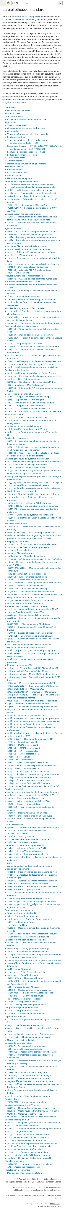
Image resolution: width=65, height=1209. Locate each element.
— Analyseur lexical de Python (27, 1072)
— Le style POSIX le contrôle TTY (28, 1137)
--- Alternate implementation (29, 270)
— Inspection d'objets (22, 1001)
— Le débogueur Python (21, 922)
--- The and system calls (29, 1146)
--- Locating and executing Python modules (31, 1034)
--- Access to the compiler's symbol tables (32, 1052)
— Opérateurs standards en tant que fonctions (34, 323)
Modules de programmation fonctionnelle (24, 308)
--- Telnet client (20, 759)
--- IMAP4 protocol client (23, 748)
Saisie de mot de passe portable (22, 491)
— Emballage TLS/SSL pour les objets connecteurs (34, 582)
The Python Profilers (17, 925)
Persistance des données (17, 370)
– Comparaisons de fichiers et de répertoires (33, 346)
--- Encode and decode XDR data (27, 429)
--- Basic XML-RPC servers (28, 783)
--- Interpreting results (24, 343)
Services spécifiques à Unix (18, 1119)
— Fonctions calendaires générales (29, 234)
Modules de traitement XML (20, 665)
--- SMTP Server (18, 757)
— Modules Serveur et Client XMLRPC (29, 777)
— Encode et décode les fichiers (30, 633)
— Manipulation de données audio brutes (32, 792)
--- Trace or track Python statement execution (32, 934)
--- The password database (22, 1125)
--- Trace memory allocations (28, 937)
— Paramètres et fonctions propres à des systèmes (34, 960)
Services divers (12, 1099)
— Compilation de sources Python (30, 1081)
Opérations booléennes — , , (26, 128)
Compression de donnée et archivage (23, 394)
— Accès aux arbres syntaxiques (27, 1046)
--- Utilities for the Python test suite (31, 901)
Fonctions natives (13, 113)
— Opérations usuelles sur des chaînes (30, 184)
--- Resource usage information (27, 1152)
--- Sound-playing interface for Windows (31, 1116)
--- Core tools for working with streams (27, 464)
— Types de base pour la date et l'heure (31, 231)
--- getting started (24, 889)
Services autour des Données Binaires (23, 214)
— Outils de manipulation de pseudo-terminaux (32, 1143)
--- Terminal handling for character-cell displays (33, 494)
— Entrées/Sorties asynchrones (27, 577)
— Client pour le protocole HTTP (30, 739)
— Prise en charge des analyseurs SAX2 (31, 683)
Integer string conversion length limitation (27, 163)
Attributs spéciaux (15, 160)
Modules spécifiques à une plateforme (25, 1173)
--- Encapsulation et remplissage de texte (32, 193)
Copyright (23, 1179)
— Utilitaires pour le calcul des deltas (29, 190)
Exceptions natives (14, 166)
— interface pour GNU (27, 205)
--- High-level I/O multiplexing (27, 588)
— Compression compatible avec (28, 396)
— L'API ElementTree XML (33, 668)
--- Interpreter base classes (23, 1010)
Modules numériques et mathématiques (24, 276)
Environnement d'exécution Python (21, 957)
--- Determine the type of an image (28, 813)
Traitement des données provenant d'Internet (26, 606)
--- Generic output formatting (26, 1102)
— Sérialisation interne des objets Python (31, 382)
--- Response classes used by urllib (33, 721)
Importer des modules (15, 1016)
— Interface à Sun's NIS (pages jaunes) (28, 1155)
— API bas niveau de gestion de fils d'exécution (34, 559)
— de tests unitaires (27, 883)
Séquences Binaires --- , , (34, 146)
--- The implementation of (29, 1037)
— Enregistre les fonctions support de (34, 376)
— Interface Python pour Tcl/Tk (26, 848)
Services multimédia (14, 789)
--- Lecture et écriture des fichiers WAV (28, 801)
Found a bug (55, 1204)
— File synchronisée (20, 553)
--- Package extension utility (25, 1025)
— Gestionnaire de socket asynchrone (30, 591)
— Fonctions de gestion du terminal (26, 1140)
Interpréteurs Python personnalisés (21, 1007)
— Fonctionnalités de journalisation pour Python (34, 482)
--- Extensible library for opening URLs (34, 718)
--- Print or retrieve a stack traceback (30, 993)
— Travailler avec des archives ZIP (28, 408)
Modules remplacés (14, 1161)
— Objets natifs (19, 969)
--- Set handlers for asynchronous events (31, 600)
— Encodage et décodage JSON (25, 612)
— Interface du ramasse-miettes (24, 999)
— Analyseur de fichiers (34, 733)
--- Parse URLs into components (30, 724)
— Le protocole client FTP (23, 742)
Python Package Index (15, 102)
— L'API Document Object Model (27, 671)
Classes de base (15, 169)
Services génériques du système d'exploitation (27, 459)
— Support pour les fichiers (25, 399)
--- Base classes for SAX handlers (32, 686)
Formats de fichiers (14, 414)
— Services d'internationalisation (27, 830)
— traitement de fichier (24, 426)
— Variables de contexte (26, 556)
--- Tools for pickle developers (28, 1096)
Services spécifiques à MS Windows (22, 1105)
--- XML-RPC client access (28, 780)
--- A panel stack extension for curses (32, 506)
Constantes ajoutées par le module (26, 119)
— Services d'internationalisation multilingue (33, 827)
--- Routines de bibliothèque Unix (30, 1158)
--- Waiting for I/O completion (25, 585)
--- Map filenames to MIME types (28, 624)
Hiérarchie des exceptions (19, 178)
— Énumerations (18, 273)
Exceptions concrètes (17, 172)
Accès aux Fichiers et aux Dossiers (21, 326)
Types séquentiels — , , (27, 140)
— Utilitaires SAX (25, 689)
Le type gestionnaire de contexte (23, 155)
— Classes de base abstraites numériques (32, 279)
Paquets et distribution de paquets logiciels (25, 940)
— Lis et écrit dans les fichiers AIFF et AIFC (30, 795)
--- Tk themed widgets (24, 851)
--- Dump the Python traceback (29, 919)
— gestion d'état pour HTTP (28, 771)
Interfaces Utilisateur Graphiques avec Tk (24, 845)
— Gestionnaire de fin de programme (29, 990)
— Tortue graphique (20, 836)
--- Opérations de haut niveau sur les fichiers (32, 367)
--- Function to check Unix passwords (28, 1134)
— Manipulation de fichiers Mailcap (28, 615)
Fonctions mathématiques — (23, 281)
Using (21, 1040)
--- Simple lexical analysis (22, 842)
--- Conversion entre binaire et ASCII (30, 636)
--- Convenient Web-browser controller (32, 701)
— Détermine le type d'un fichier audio (29, 816)
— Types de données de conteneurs (31, 237)
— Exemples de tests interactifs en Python (32, 880)
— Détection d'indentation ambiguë (29, 1075)
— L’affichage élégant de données (27, 267)
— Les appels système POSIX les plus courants (33, 1122)
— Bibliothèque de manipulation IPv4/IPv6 (33, 786)
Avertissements (14, 175)
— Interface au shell (24, 1149)
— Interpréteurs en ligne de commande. (28, 839)
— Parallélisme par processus (31, 532)
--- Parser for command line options (29, 1164)
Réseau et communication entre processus (25, 574)
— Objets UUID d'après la (27, 762)
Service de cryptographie (17, 438)
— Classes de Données (25, 978)
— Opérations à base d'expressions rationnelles (31, 187)
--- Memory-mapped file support (25, 603)
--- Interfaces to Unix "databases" (25, 385)
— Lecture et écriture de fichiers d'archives (34, 411)
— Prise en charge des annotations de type (32, 872)
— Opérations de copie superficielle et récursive (33, 264)
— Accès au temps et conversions (26, 467)
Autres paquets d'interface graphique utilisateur (29, 866)
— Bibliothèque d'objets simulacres (32, 886)
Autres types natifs (16, 157)
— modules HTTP (18, 736)
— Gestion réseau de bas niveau (27, 579)
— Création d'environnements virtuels (28, 951)
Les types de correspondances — (26, 152)
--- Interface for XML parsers (31, 692)
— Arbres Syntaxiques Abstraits (24, 1049)
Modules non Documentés (17, 1170)
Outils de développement (17, 869)
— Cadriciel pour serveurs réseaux (31, 765)
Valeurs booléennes (16, 125)
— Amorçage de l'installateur (29, 948)
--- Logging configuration (28, 485)
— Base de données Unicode (28, 196)
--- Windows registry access (24, 1114)
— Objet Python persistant (24, 379)
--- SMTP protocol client (23, 754)
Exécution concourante (16, 523)
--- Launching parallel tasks (31, 544)
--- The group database (20, 1131)
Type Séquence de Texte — (22, 143)
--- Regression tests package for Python (29, 898)
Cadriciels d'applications (16, 833)
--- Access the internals (23, 1167)
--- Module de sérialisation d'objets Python (31, 373)
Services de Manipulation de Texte (21, 181)
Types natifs (10, 122)
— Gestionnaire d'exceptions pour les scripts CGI (34, 706)
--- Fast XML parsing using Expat (33, 695)
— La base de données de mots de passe (34, 1128)
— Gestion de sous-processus (28, 547)
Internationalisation (14, 824)
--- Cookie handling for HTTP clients (33, 774)
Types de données (14, 228)
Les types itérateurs (16, 137)
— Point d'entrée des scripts (26, 972)
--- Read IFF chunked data (23, 804)
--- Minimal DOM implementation (32, 674)
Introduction (10, 107)
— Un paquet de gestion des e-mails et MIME (32, 609)
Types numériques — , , (28, 134)
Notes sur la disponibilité (19, 110)
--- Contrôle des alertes (23, 975)
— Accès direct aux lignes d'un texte (30, 364)
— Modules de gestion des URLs (27, 715)
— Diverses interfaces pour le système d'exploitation (34, 461)
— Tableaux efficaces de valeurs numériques (32, 252)
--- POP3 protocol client (22, 745)
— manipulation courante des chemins (30, 335)
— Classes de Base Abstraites (24, 987)
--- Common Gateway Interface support (28, 703)
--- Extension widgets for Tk (27, 854)
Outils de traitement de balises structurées (25, 647)
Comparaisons (14, 131)
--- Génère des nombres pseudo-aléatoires (32, 299)
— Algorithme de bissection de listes (28, 249)
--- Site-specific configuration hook (26, 1004)
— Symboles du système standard (30, 515)
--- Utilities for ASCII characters (29, 503)
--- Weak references (21, 255)
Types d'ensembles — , (26, 149)
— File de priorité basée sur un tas (27, 246)
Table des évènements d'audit (21, 913)
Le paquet (18, 541)
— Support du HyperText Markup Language (31, 650)
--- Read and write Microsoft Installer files (31, 1108)
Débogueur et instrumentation (19, 910)
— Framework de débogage (23, 916)
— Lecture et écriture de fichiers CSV (27, 417)
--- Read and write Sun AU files (25, 798)
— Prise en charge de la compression (30, 402)
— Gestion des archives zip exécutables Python (34, 954)
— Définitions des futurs (25, 996)
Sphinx (53, 1206)
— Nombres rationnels (24, 296)
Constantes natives (14, 116)
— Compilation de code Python (26, 1013)
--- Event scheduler (19, 550)
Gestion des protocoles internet (20, 698)
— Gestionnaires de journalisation (33, 488)
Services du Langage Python (18, 1043)
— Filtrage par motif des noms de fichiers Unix (34, 361)
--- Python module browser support (28, 1078)
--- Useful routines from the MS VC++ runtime (33, 1111)
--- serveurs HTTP (23, 768)
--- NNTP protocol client (23, 751)
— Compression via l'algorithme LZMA (28, 405)
